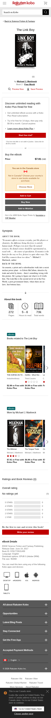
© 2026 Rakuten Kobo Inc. (14, 668)
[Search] (45, 12)
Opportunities (10, 613)
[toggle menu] (4, 3)
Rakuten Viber (31, 678)
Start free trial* (25, 135)
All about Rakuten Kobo (16, 604)
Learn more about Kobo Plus (20, 128)
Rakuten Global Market (16, 683)
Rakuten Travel (36, 683)
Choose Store (25, 187)
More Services (16, 687)
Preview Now (18, 89)
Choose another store (23, 713)
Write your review (25, 532)
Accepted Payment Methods (18, 650)
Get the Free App (12, 640)
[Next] (47, 367)
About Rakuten (32, 687)
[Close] (47, 691)
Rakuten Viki (16, 678)
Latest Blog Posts (12, 622)
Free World (29, 84)
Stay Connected (11, 631)
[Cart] (45, 3)
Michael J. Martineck (27, 81)
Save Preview (37, 89)
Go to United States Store (30, 709)
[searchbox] (25, 12)
